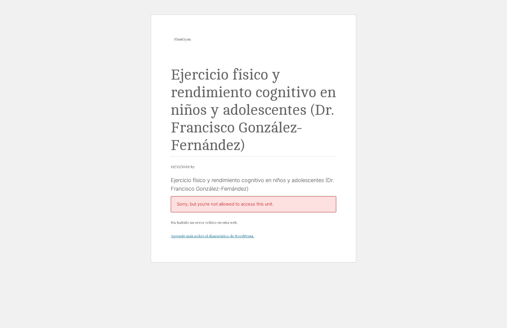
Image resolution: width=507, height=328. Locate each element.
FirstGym (182, 39)
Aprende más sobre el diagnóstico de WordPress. (212, 236)
